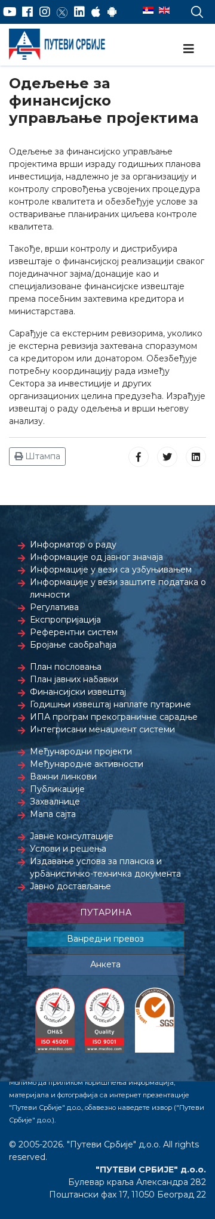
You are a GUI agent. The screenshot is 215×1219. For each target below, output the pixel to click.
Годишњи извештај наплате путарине (110, 704)
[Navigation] (188, 49)
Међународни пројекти (81, 751)
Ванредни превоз (105, 938)
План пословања (66, 666)
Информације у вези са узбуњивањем (111, 569)
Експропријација (65, 619)
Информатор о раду (73, 544)
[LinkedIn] (79, 12)
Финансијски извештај (78, 691)
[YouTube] (10, 12)
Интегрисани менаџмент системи (102, 729)
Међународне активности (86, 764)
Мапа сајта (53, 814)
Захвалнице (55, 801)
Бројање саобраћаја (73, 644)
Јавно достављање (70, 886)
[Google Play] (112, 12)
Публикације (57, 789)
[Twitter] (62, 12)
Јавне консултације (71, 836)
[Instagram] (44, 12)
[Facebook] (27, 12)
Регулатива (54, 607)
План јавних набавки (74, 679)
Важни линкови (63, 776)
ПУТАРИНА (105, 912)
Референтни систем (74, 632)
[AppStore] (95, 12)
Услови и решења (68, 848)
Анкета (105, 964)
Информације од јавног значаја (96, 557)
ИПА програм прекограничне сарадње (114, 716)
